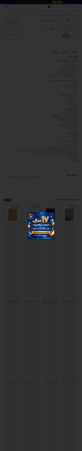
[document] (41, 225)
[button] (29, 214)
